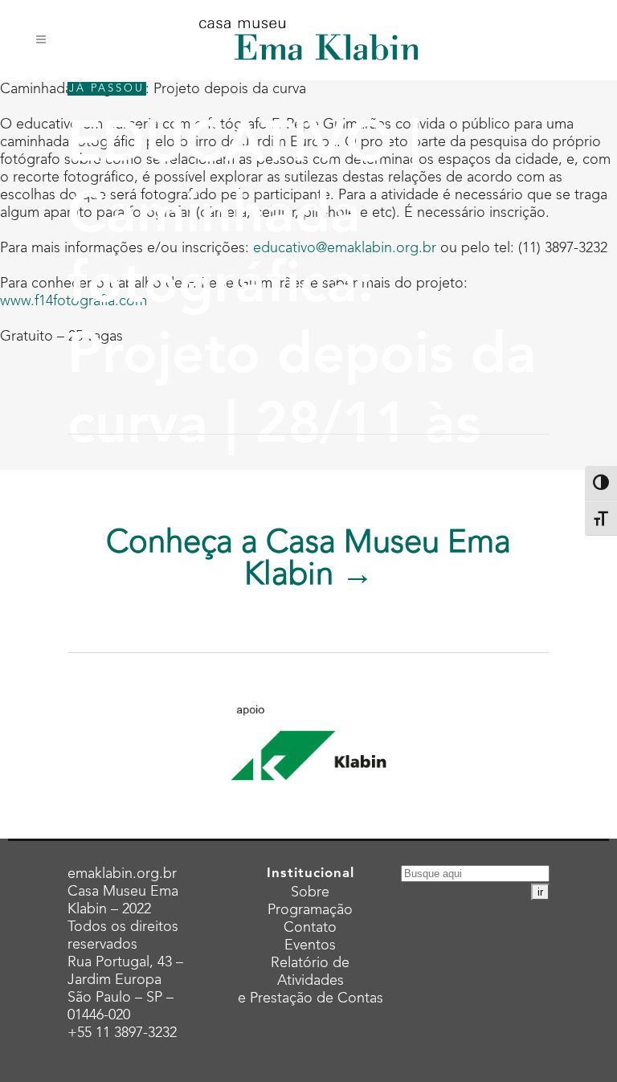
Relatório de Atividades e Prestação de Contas (310, 981)
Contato (310, 928)
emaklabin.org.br (122, 874)
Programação (310, 910)
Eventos (310, 945)
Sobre (310, 892)
